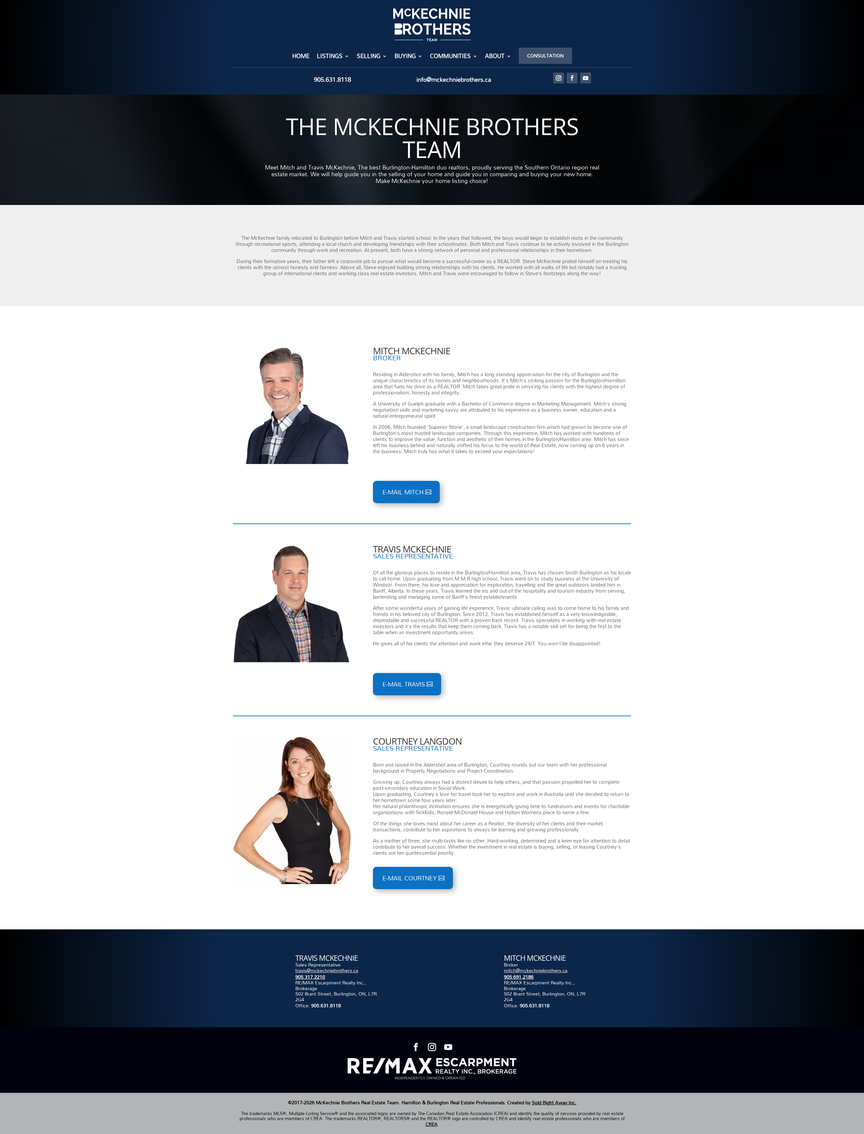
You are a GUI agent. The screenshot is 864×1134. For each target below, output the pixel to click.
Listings (330, 56)
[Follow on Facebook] (572, 78)
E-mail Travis (403, 684)
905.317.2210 (310, 976)
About (495, 56)
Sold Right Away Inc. (554, 1102)
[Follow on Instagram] (558, 78)
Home (300, 56)
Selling (368, 56)
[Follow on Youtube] (585, 78)
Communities (450, 56)
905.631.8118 (326, 1005)
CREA (431, 1124)
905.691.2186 (519, 976)
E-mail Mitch (403, 492)
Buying (405, 56)
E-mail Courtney (409, 878)
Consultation (545, 55)
